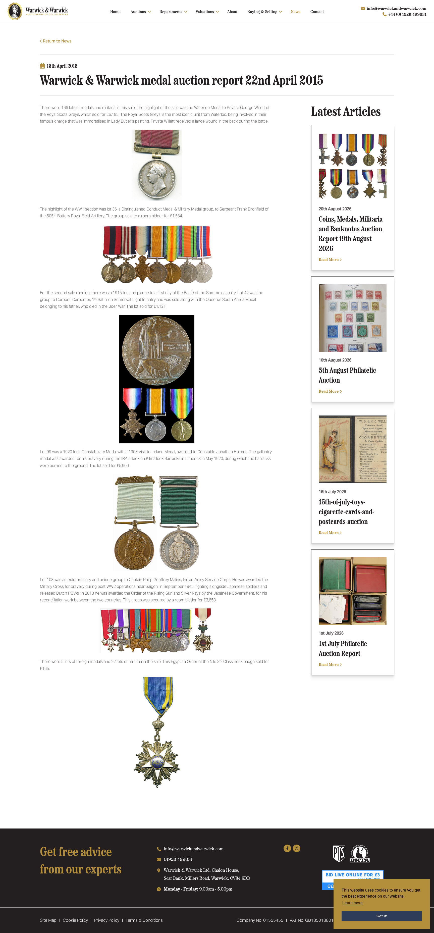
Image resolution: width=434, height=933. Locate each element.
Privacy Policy (106, 920)
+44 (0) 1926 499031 (407, 14)
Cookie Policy (75, 920)
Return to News (57, 41)
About (232, 11)
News (295, 11)
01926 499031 (178, 859)
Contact (317, 11)
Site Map (48, 920)
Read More (329, 259)
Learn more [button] (352, 903)
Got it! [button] (381, 916)
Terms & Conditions (144, 920)
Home (115, 11)
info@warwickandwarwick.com (396, 8)
